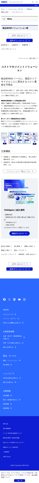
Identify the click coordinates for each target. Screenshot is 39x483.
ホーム (3, 9)
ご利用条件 (6, 452)
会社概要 (6, 395)
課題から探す (5, 12)
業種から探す (5, 250)
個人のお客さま (8, 347)
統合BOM (4, 45)
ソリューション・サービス (15, 9)
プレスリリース (8, 314)
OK (18, 480)
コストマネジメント (7, 49)
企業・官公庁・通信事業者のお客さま (12, 337)
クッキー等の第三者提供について (12, 433)
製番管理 (25, 45)
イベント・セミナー (9, 318)
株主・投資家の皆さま (10, 400)
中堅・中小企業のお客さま (12, 343)
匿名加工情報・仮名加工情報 (11, 438)
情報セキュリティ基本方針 (10, 447)
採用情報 (6, 408)
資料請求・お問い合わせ (27, 254)
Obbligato (29, 9)
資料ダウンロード (17, 40)
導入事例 (17, 246)
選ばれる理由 (5, 246)
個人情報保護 (7, 428)
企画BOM (15, 45)
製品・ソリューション (10, 360)
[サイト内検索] (33, 2)
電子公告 (5, 424)
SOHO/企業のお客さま (10, 378)
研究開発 (6, 404)
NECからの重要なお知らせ (12, 323)
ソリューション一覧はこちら (18, 171)
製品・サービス (19, 250)
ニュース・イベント (7, 254)
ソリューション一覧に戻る (27, 58)
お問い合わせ (17, 35)
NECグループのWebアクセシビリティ (13, 442)
